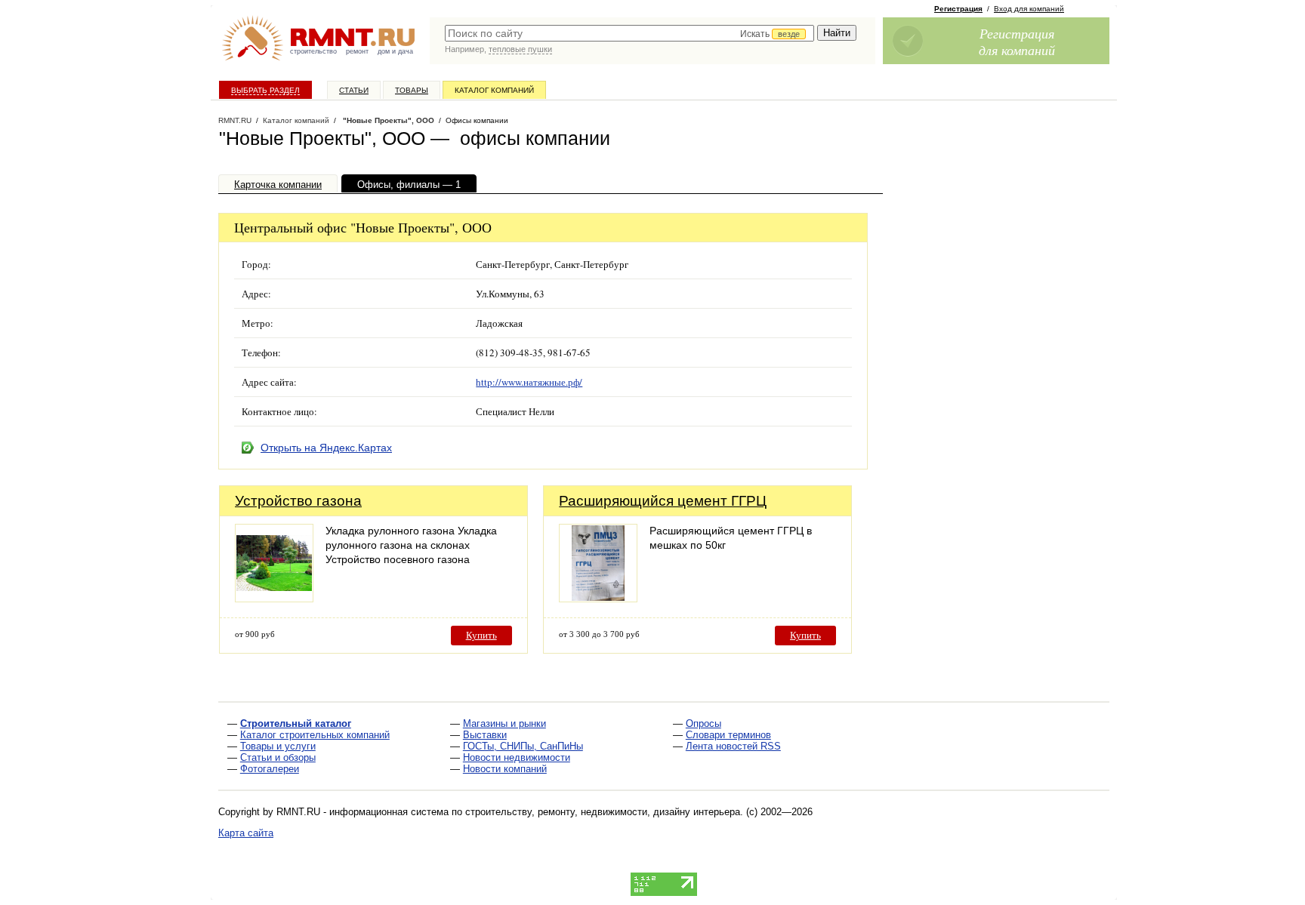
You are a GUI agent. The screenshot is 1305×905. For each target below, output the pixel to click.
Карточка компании (278, 184)
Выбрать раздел (265, 90)
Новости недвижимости (516, 757)
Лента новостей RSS (733, 746)
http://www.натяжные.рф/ (529, 382)
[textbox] (629, 33)
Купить (481, 635)
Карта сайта (245, 833)
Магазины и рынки (504, 723)
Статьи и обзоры (278, 757)
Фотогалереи (269, 768)
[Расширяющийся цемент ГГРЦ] (598, 598)
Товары (411, 90)
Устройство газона (298, 501)
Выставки (485, 734)
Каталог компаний (494, 90)
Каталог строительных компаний (315, 734)
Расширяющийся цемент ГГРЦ (663, 501)
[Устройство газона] (274, 598)
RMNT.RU (234, 120)
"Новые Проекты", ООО (387, 120)
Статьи (354, 90)
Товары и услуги (278, 746)
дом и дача (395, 51)
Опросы (703, 723)
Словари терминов (728, 734)
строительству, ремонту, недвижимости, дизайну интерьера (602, 811)
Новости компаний (505, 768)
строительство (313, 51)
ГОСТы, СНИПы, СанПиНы (523, 746)
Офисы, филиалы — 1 (409, 184)
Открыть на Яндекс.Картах (326, 448)
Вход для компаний (1029, 9)
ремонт (357, 51)
